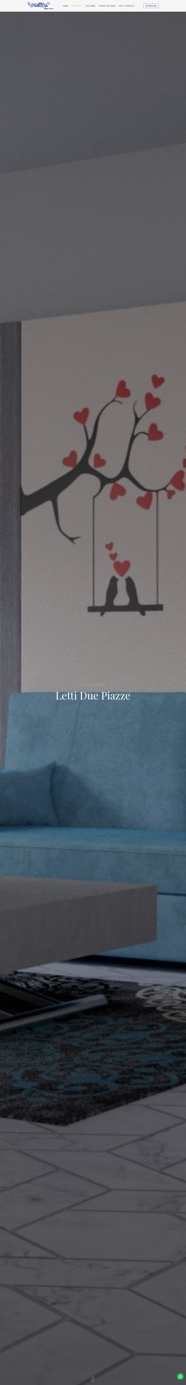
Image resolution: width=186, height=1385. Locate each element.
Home (65, 6)
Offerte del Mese (107, 6)
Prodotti (76, 6)
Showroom (151, 6)
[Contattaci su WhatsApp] (180, 1377)
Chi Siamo (90, 6)
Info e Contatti (127, 6)
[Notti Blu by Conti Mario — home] (41, 6)
